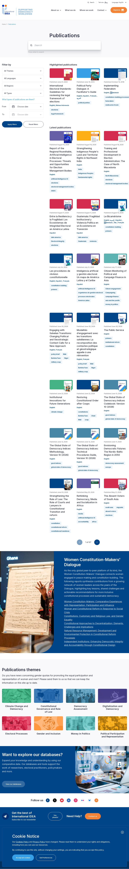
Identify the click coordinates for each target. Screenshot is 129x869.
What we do (70, 10)
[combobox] (4, 71)
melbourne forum (111, 105)
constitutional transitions (60, 531)
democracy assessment (114, 463)
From (4, 106)
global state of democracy (115, 419)
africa (94, 522)
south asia (109, 507)
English (52, 105)
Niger (66, 358)
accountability (83, 522)
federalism (109, 101)
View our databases (13, 784)
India (80, 169)
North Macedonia (111, 176)
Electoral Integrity (57, 241)
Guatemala (82, 241)
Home (4, 24)
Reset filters (33, 124)
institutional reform (112, 342)
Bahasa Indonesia (62, 105)
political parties (84, 103)
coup (87, 420)
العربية (79, 98)
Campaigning (110, 293)
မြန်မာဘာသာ (114, 93)
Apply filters (12, 124)
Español (86, 96)
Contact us (93, 816)
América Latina (83, 300)
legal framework (57, 114)
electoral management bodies (62, 187)
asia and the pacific (112, 300)
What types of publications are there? (18, 99)
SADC (53, 191)
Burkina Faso (56, 358)
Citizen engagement (113, 289)
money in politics (111, 304)
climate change (56, 412)
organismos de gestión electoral (90, 293)
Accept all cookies (23, 858)
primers (108, 231)
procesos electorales (86, 296)
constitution (109, 346)
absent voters (110, 511)
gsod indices (110, 415)
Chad (93, 416)
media (80, 514)
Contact (100, 10)
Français (93, 96)
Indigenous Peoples (85, 173)
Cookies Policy (22, 842)
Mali (64, 354)
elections (54, 110)
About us (55, 10)
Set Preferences (46, 858)
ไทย (115, 222)
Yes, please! (55, 816)
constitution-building (113, 227)
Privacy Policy (39, 842)
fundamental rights (85, 177)
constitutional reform (59, 527)
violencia (93, 241)
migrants (120, 507)
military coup (56, 362)
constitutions (83, 412)
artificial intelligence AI (59, 179)
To (3, 114)
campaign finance (112, 296)
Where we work (86, 10)
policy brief (55, 354)
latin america (56, 237)
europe (108, 467)
